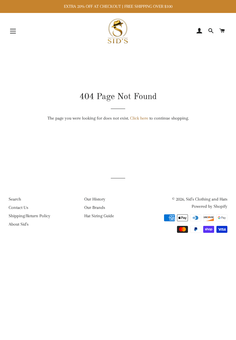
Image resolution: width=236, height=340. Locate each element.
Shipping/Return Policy (29, 215)
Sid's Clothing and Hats (206, 199)
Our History (94, 199)
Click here (139, 118)
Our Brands (94, 207)
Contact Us (18, 207)
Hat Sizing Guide (99, 215)
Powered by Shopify (209, 206)
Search (15, 199)
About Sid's (18, 224)
